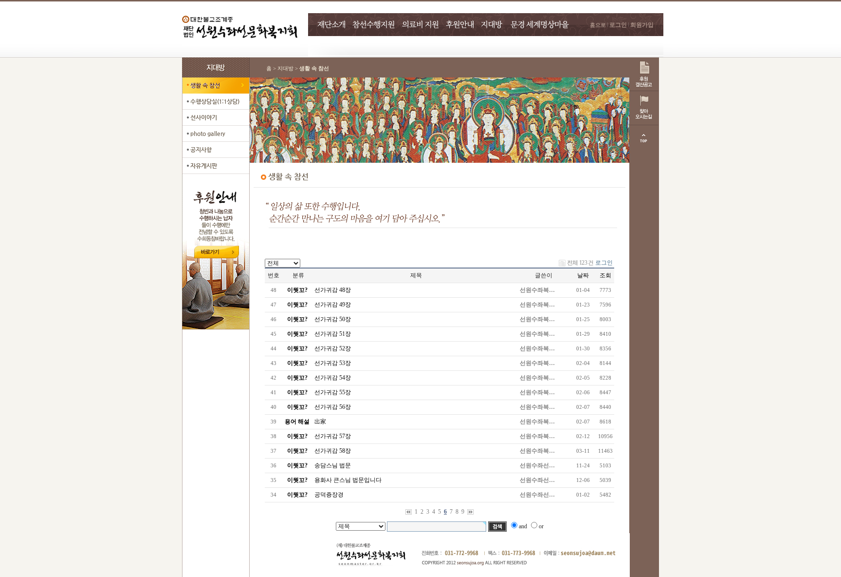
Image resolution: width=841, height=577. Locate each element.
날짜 (583, 275)
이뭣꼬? (297, 290)
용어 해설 (297, 421)
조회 (605, 275)
